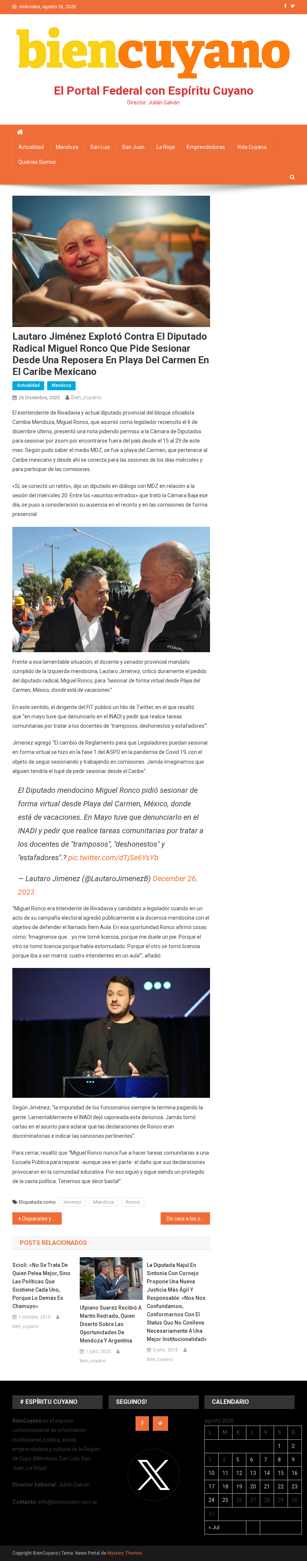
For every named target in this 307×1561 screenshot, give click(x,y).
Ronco (133, 1202)
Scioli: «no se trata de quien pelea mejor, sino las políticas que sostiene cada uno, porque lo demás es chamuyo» (41, 1285)
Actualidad (31, 147)
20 (253, 1487)
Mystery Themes (124, 1553)
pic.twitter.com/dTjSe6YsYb (113, 857)
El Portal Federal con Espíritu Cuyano (153, 90)
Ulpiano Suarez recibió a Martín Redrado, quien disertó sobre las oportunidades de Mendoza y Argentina (111, 1324)
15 (281, 1473)
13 (253, 1473)
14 (267, 1473)
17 (212, 1487)
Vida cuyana (252, 147)
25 (225, 1500)
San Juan (133, 147)
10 (212, 1473)
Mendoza (67, 147)
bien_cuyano (86, 397)
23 (295, 1487)
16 (295, 1473)
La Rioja (165, 147)
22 (281, 1487)
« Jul (214, 1527)
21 (267, 1487)
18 (225, 1487)
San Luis (100, 147)
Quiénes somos (37, 162)
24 (212, 1500)
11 (225, 1473)
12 (239, 1473)
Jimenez (72, 1202)
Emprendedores (206, 147)
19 (239, 1487)
